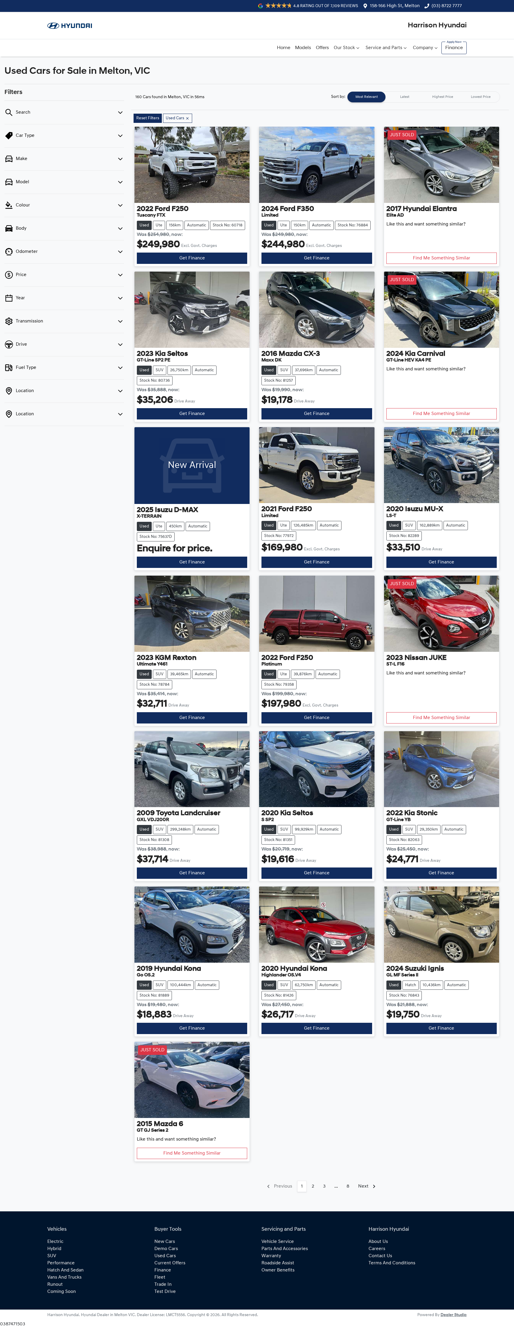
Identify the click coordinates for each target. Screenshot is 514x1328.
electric (55, 1241)
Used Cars (165, 1256)
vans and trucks (64, 1277)
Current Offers (169, 1263)
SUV (51, 1256)
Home (283, 48)
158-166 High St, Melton (395, 6)
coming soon (61, 1291)
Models (303, 48)
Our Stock (344, 48)
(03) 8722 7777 (447, 6)
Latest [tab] (404, 97)
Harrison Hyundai (437, 25)
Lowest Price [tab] (481, 97)
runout (55, 1284)
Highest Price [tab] (442, 97)
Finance (454, 48)
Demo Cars (166, 1248)
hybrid (54, 1248)
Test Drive (165, 1291)
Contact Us (380, 1256)
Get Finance (192, 258)
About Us (378, 1241)
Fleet (159, 1277)
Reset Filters (147, 118)
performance (61, 1263)
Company (423, 48)
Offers (322, 48)
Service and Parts (384, 48)
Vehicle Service (277, 1241)
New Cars (164, 1241)
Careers (377, 1248)
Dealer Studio (454, 1315)
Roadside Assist (277, 1263)
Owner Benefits (277, 1270)
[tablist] (423, 97)
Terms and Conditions (392, 1263)
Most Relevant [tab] (366, 97)
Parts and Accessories (284, 1248)
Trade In (163, 1284)
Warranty (271, 1256)
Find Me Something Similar (441, 258)
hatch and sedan (65, 1270)
